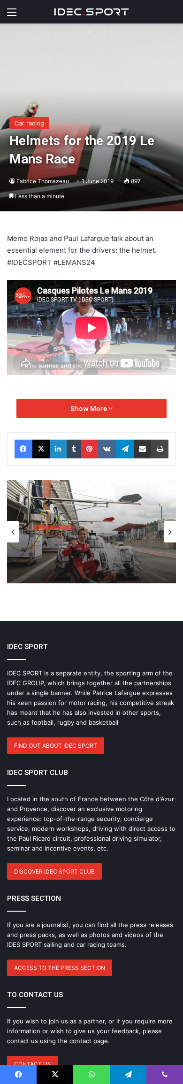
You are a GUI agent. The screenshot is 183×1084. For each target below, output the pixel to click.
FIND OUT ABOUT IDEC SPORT (55, 745)
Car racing (29, 123)
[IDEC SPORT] (91, 12)
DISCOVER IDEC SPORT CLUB (54, 871)
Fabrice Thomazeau (42, 181)
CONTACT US (32, 1064)
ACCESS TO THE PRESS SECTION (59, 967)
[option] (91, 531)
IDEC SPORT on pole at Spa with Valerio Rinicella (88, 557)
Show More (89, 408)
